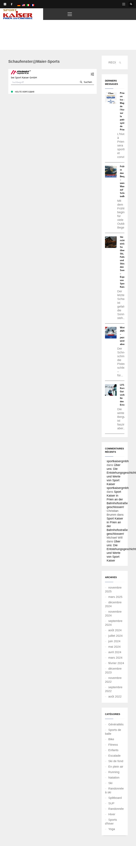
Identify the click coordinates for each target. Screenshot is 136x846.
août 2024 (115, 630)
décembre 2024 (113, 604)
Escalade (114, 755)
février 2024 (116, 663)
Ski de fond (115, 761)
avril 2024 (114, 652)
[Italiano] (28, 5)
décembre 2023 (113, 670)
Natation (113, 777)
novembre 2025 (113, 589)
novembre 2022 (113, 679)
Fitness (113, 744)
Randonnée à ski (114, 790)
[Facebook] (11, 4)
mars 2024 (115, 657)
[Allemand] (18, 5)
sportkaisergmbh (118, 461)
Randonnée (116, 808)
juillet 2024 (115, 635)
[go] (120, 62)
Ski (110, 783)
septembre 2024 (113, 622)
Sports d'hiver (111, 821)
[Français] (32, 5)
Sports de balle (113, 731)
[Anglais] (23, 5)
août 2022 (115, 696)
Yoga (111, 829)
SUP (111, 803)
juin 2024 (114, 641)
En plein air (115, 766)
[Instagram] (4, 4)
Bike (111, 739)
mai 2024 (114, 646)
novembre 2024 (113, 613)
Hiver (111, 814)
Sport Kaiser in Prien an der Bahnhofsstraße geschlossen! (117, 499)
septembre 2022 (113, 689)
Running (113, 772)
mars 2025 (115, 597)
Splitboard (115, 797)
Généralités (116, 724)
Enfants (113, 750)
